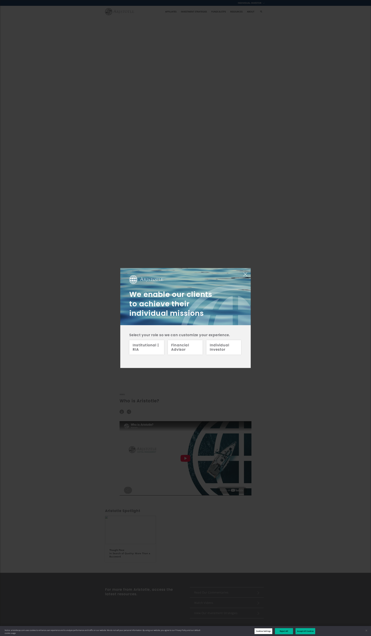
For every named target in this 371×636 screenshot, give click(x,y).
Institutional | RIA (146, 347)
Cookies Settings (263, 631)
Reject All (284, 631)
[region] (185, 631)
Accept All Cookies (305, 631)
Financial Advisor (180, 347)
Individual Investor (219, 347)
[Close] (366, 630)
